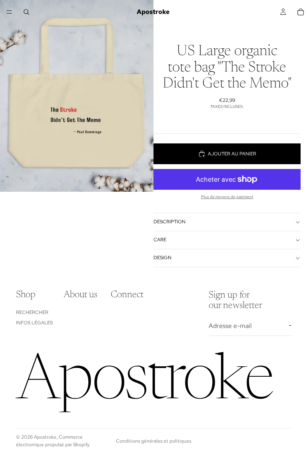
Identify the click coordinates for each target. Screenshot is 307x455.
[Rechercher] (26, 12)
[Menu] (9, 12)
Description (169, 222)
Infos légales (34, 323)
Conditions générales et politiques (153, 441)
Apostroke (45, 437)
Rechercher (32, 312)
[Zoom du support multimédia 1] (77, 96)
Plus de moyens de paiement (227, 196)
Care (160, 239)
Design (162, 257)
